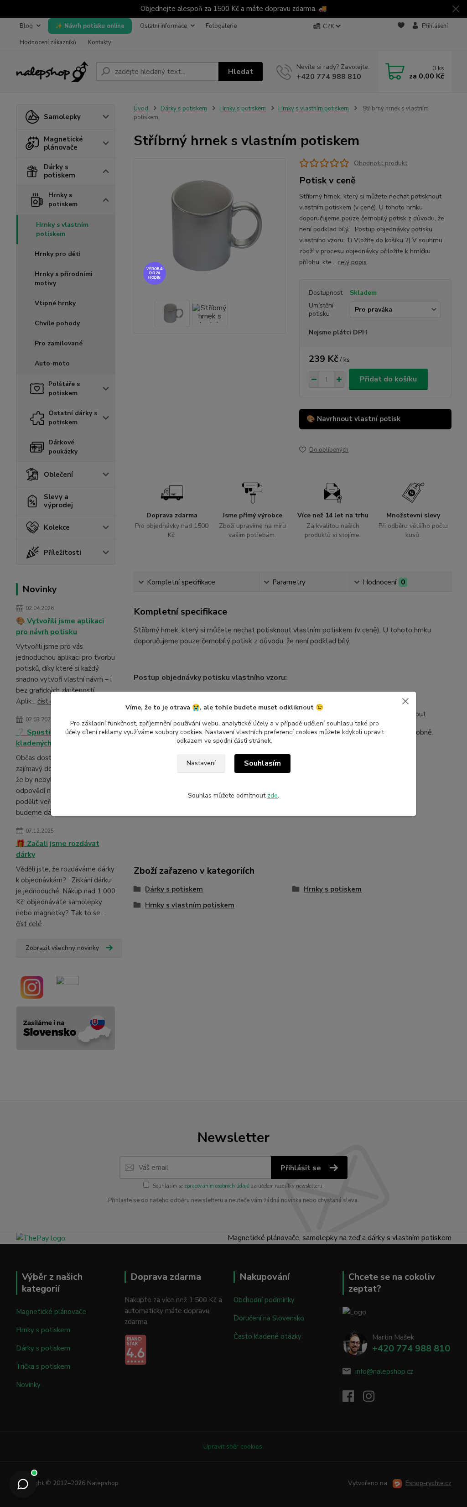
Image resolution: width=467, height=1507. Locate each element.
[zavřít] (405, 700)
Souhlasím (262, 763)
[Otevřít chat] (22, 1484)
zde (272, 795)
